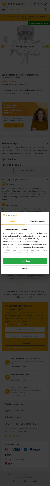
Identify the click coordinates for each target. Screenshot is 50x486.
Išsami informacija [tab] (37, 221)
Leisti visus (25, 261)
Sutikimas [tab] (13, 221)
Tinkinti (24, 269)
